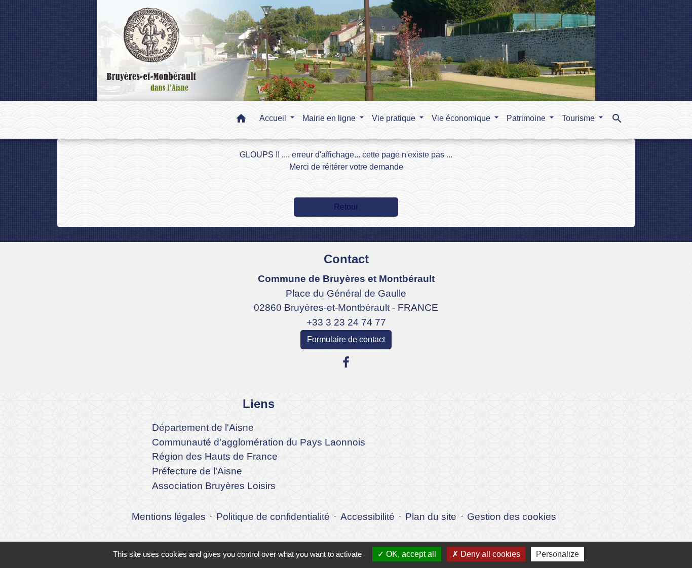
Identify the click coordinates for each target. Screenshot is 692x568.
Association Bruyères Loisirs (214, 485)
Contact (346, 259)
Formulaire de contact (346, 339)
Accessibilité (367, 516)
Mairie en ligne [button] (330, 118)
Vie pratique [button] (394, 118)
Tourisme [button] (579, 118)
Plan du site (430, 516)
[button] (241, 120)
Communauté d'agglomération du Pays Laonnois (258, 442)
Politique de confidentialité (273, 516)
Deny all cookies (489, 554)
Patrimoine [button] (527, 118)
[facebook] (346, 362)
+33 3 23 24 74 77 (346, 322)
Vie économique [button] (462, 118)
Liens (259, 404)
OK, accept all (410, 554)
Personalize (557, 554)
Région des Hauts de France (215, 456)
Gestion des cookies (511, 516)
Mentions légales (169, 516)
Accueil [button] (273, 118)
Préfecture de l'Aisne (197, 471)
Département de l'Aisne (203, 427)
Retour (346, 206)
